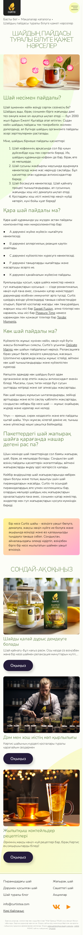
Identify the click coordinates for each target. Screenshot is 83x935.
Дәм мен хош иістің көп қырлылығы (40, 737)
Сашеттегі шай (63, 888)
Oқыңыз (18, 665)
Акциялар (60, 895)
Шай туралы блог (16, 895)
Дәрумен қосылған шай (20, 888)
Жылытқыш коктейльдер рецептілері (29, 833)
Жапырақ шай (63, 881)
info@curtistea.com (16, 904)
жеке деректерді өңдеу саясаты (60, 926)
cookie (76, 926)
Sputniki (52, 928)
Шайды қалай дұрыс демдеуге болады (35, 641)
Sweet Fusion (43, 309)
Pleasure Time (45, 313)
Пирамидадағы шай (17, 881)
